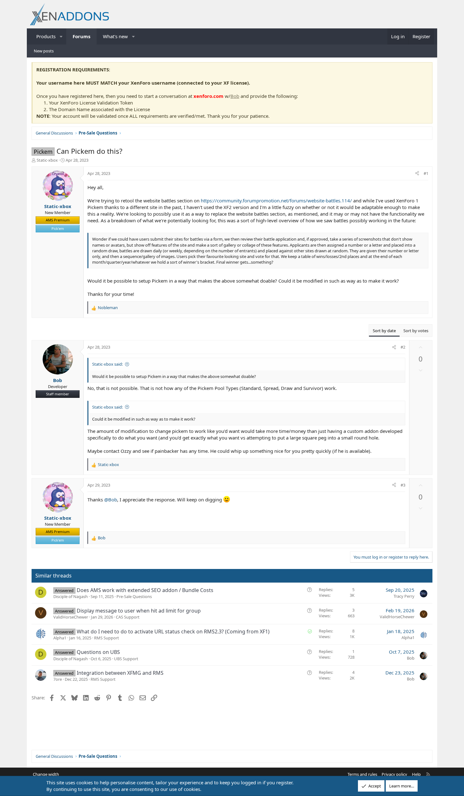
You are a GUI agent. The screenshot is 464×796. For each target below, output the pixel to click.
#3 (403, 485)
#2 (403, 347)
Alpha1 (59, 638)
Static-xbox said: (107, 364)
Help (416, 774)
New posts (44, 51)
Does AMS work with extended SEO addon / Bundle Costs (145, 590)
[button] (61, 36)
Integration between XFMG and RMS (120, 672)
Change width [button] (46, 774)
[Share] (417, 173)
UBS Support (126, 658)
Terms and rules (362, 774)
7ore (57, 679)
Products (46, 36)
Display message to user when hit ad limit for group (139, 610)
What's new (115, 36)
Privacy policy (394, 774)
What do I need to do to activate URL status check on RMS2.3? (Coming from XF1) (173, 631)
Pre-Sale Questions (134, 596)
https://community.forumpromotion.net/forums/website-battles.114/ (276, 200)
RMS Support (106, 638)
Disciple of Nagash (70, 596)
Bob (234, 96)
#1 (426, 173)
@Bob (110, 499)
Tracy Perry (404, 596)
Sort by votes (415, 330)
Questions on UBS (98, 652)
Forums (81, 36)
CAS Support (128, 617)
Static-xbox (47, 160)
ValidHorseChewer (70, 617)
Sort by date (384, 330)
